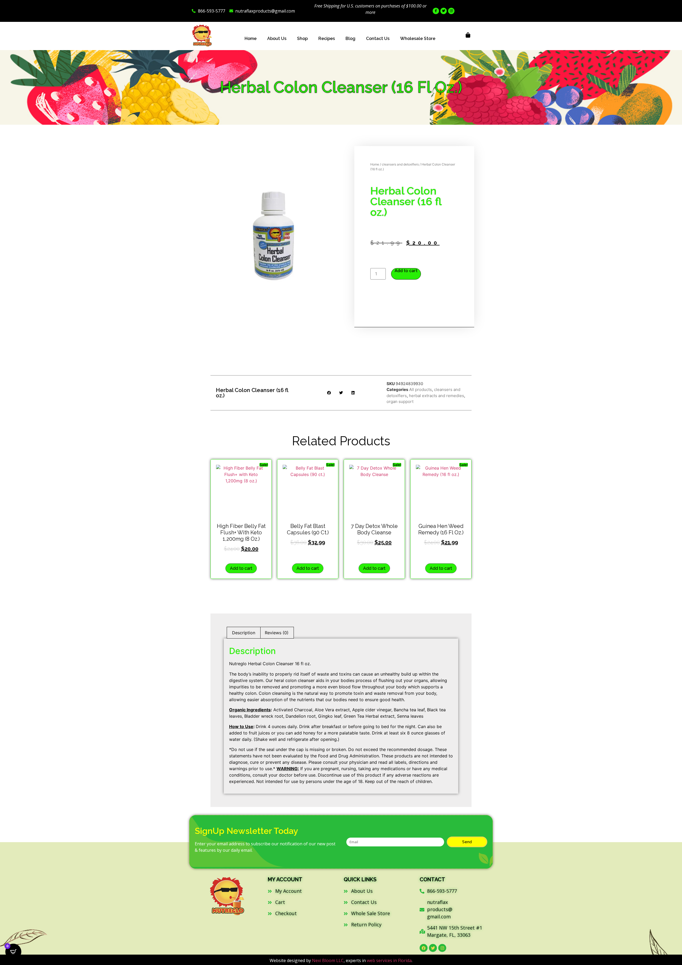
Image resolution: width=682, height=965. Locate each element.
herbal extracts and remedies (436, 395)
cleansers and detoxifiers (400, 164)
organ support (400, 401)
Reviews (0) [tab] (277, 632)
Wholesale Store (417, 38)
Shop (302, 38)
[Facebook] (424, 948)
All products (420, 389)
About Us (276, 38)
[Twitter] (443, 11)
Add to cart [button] (241, 568)
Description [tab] (243, 632)
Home (251, 38)
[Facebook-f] (436, 11)
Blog (350, 38)
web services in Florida (389, 960)
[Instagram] (451, 11)
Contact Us (377, 38)
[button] (329, 393)
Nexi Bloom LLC (328, 960)
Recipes (326, 38)
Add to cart (406, 270)
